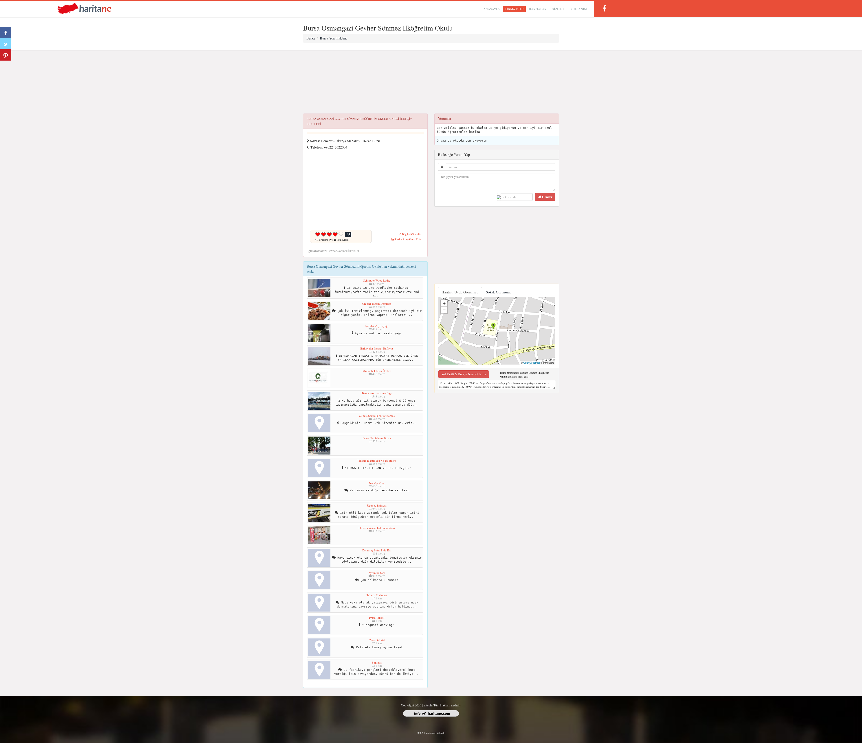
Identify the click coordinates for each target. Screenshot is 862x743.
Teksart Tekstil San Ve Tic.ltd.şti (376, 461)
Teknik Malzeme (377, 595)
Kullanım (578, 9)
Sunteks (377, 662)
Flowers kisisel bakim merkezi (376, 528)
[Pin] (5, 55)
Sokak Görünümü (498, 292)
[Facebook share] (5, 32)
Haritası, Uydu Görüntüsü (460, 292)
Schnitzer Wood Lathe (376, 280)
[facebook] (604, 8)
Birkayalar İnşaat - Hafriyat (376, 348)
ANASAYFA (491, 9)
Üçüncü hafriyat (377, 505)
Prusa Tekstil (377, 618)
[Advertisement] (431, 82)
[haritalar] (84, 8)
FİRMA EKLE (514, 9)
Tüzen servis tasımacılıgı (377, 393)
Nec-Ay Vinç (377, 483)
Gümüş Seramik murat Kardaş (377, 416)
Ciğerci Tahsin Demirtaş (376, 304)
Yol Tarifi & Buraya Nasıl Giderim (463, 374)
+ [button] (444, 303)
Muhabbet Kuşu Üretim (377, 371)
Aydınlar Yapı (376, 573)
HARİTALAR (537, 9)
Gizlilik (558, 9)
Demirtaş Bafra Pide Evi (376, 550)
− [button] (444, 310)
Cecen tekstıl (377, 640)
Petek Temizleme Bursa (377, 438)
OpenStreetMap (532, 362)
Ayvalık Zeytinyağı (377, 326)
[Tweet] (5, 43)
